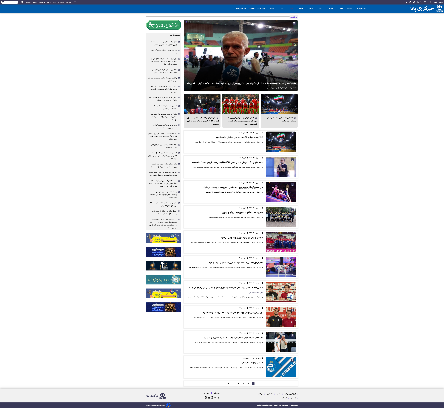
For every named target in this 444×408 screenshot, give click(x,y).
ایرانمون (349, 8)
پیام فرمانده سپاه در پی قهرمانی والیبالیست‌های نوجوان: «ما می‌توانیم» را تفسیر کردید (163, 194)
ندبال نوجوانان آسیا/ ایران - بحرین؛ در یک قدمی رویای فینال (163, 146)
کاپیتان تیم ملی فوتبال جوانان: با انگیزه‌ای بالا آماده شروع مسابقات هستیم (233, 312)
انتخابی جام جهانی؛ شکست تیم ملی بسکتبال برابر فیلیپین (281, 119)
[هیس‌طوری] (163, 252)
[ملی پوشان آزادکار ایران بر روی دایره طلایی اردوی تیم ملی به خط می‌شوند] (281, 192)
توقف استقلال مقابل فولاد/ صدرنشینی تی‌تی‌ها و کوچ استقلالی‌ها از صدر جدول (164, 165)
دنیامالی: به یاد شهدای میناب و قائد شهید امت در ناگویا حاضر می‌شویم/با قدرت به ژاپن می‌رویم (202, 121)
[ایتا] (414, 2)
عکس (282, 8)
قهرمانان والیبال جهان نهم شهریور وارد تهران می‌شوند (242, 237)
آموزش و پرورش (362, 8)
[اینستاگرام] (410, 2)
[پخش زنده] (75, 2)
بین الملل (321, 8)
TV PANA (42, 2)
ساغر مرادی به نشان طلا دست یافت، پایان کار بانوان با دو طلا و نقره (236, 262)
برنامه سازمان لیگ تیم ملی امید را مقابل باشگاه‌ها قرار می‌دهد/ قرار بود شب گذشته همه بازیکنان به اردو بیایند (227, 162)
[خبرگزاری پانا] (412, 8)
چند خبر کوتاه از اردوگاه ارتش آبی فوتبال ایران (163, 52)
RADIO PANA (51, 2)
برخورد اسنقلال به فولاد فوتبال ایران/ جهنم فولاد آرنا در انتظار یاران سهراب (163, 99)
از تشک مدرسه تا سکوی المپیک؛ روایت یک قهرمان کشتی (162, 79)
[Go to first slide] (187, 57)
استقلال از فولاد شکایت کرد (252, 363)
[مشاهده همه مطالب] (425, 2)
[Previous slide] (294, 57)
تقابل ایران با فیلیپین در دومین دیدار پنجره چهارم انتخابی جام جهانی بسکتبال (163, 43)
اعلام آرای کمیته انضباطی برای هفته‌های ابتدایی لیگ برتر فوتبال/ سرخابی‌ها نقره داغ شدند (164, 117)
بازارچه (35, 2)
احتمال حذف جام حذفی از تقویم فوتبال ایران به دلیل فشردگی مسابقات (164, 212)
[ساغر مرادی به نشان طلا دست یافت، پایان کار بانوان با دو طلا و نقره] (281, 267)
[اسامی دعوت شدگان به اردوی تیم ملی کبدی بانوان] (281, 217)
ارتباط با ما (217, 393)
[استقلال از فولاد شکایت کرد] (281, 367)
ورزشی (290, 8)
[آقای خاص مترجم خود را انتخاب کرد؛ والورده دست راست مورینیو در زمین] (281, 342)
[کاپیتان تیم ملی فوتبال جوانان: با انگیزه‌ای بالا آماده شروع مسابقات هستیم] (281, 317)
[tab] (190, 22)
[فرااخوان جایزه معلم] (163, 265)
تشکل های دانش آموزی (257, 8)
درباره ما (207, 393)
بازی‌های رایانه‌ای (241, 8)
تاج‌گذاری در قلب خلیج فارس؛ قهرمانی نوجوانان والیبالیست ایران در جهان (164, 71)
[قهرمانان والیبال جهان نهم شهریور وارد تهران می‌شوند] (281, 242)
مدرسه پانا (61, 2)
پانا (287, 405)
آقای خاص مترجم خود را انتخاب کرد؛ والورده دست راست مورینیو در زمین (233, 338)
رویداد (29, 2)
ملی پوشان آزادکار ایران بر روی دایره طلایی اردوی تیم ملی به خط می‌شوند (233, 187)
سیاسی (341, 8)
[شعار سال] (163, 25)
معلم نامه (68, 2)
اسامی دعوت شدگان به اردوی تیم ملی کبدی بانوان (242, 212)
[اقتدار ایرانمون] (163, 238)
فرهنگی (300, 8)
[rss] (421, 2)
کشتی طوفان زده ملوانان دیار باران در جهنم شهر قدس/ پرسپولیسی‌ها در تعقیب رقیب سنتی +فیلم (242, 121)
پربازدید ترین (175, 35)
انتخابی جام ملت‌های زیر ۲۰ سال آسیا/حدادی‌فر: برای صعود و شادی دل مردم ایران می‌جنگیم (225, 287)
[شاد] (418, 2)
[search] (3, 2)
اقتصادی (331, 8)
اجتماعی (310, 8)
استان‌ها (272, 8)
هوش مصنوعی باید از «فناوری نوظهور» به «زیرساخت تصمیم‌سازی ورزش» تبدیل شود (163, 174)
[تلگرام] (406, 2)
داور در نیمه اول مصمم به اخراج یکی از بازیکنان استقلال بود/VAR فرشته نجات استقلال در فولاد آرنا (164, 61)
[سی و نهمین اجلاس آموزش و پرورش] (163, 279)
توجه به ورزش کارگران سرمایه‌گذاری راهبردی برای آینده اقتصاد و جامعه (165, 126)
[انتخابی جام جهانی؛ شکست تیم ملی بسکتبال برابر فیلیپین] (279, 104)
